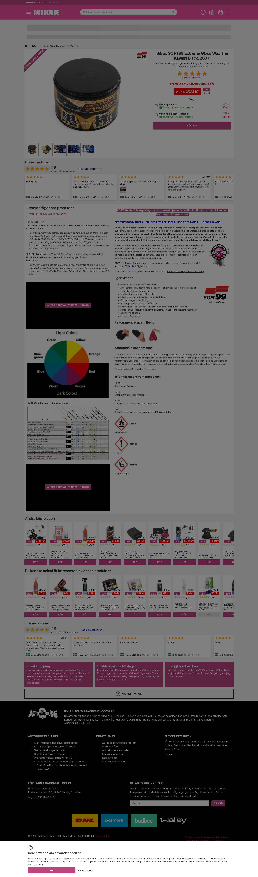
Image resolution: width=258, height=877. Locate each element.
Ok (51, 870)
